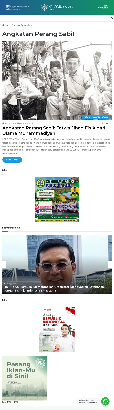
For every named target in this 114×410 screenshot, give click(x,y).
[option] (57, 264)
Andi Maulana (10, 123)
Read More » (12, 159)
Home (7, 25)
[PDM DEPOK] (57, 7)
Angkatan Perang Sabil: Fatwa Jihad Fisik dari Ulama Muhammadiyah (53, 130)
